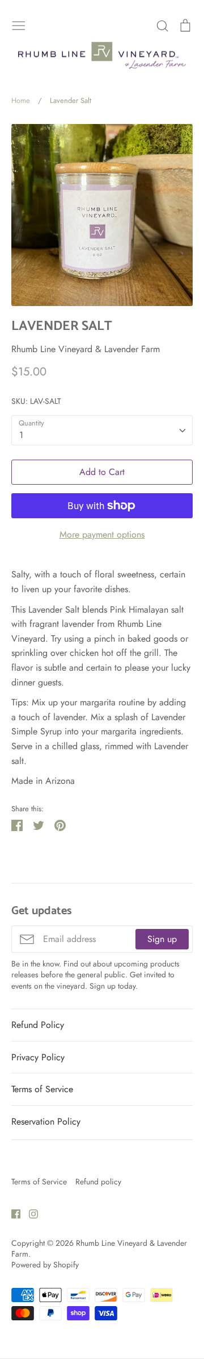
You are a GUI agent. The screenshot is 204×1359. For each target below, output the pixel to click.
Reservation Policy (45, 1121)
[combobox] (102, 430)
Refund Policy (37, 1024)
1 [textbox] (21, 434)
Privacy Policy (38, 1057)
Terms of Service (42, 1089)
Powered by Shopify (45, 1264)
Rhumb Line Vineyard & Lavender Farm (85, 349)
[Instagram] (29, 1213)
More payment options (102, 534)
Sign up (162, 938)
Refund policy (98, 1181)
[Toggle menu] (18, 24)
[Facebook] (11, 1213)
